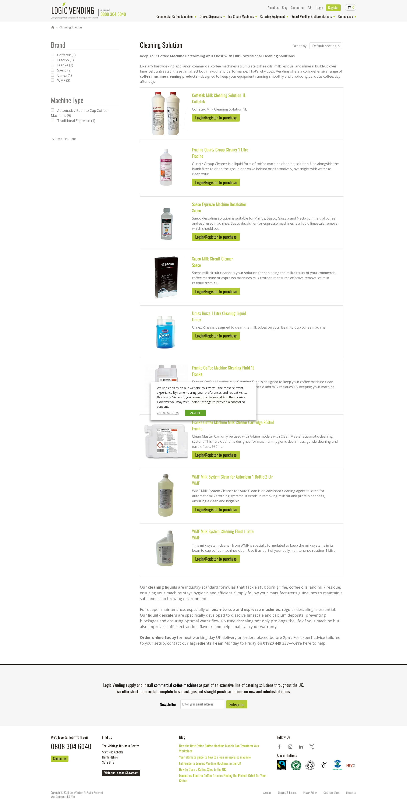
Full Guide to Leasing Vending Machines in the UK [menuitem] (210, 763)
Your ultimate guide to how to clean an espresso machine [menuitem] (215, 757)
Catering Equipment (272, 16)
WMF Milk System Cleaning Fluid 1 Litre (223, 531)
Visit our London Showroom (121, 772)
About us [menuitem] (273, 7)
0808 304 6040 (113, 14)
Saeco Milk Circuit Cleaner (212, 258)
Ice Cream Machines (241, 16)
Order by (300, 45)
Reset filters (66, 139)
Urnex (196, 319)
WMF (196, 483)
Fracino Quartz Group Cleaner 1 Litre (220, 149)
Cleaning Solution (70, 27)
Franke (197, 374)
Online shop (345, 16)
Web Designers (58, 796)
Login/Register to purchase (216, 117)
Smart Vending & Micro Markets (311, 16)
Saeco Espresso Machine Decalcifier (219, 204)
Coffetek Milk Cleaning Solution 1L (219, 95)
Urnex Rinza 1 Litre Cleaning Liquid (219, 313)
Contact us (59, 758)
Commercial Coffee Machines (174, 16)
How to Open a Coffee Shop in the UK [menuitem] (202, 769)
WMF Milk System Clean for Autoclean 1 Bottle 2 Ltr (232, 476)
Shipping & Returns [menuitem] (287, 792)
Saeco (196, 210)
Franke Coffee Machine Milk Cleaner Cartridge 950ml (233, 422)
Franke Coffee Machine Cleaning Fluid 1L (223, 367)
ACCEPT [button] (195, 412)
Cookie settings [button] (168, 412)
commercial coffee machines (176, 685)
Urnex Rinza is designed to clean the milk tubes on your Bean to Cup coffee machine (259, 327)
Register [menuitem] (333, 7)
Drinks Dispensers (211, 16)
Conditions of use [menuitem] (331, 792)
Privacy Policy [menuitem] (310, 792)
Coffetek (198, 101)
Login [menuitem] (319, 7)
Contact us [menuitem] (297, 7)
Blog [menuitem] (284, 7)
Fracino (197, 156)
